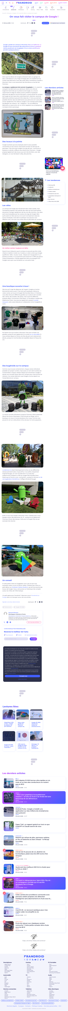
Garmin (6, 994)
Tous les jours (9, 635)
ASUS (28, 964)
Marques (9, 13)
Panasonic (29, 979)
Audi (6, 977)
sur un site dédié (35, 334)
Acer (50, 964)
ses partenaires (14, 668)
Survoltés (18, 836)
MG (5, 981)
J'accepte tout (23, 676)
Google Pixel (7, 965)
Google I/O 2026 (20, 607)
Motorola (7, 968)
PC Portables (52, 962)
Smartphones (7, 962)
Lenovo (51, 968)
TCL (28, 984)
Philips (28, 980)
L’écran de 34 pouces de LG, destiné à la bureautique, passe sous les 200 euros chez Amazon (32, 854)
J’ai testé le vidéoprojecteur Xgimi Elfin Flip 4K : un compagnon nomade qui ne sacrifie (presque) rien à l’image (33, 882)
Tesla (6, 985)
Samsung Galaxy (8, 970)
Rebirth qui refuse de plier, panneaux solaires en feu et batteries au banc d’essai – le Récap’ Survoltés (32, 839)
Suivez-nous (45, 23)
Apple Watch (7, 992)
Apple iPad (29, 991)
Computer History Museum (20, 587)
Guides (46, 2)
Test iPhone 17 (42, 1000)
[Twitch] (38, 960)
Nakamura (51, 995)
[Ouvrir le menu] (3, 3)
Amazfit (6, 991)
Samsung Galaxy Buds (54, 983)
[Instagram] (27, 960)
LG (27, 978)
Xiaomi (6, 972)
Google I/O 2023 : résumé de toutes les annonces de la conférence (36, 724)
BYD (6, 978)
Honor (50, 969)
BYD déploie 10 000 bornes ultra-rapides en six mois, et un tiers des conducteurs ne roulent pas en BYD (33, 782)
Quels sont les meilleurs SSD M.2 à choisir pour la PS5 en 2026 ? (33, 868)
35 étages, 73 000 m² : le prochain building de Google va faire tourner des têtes (36, 746)
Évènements (8, 607)
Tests (41, 2)
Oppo (6, 969)
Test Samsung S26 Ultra (47, 1003)
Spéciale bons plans (31, 635)
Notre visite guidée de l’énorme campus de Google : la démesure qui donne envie (22, 724)
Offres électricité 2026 (53, 201)
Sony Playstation (31, 971)
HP (50, 970)
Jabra (50, 979)
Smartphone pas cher (53, 193)
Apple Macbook (52, 965)
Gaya (50, 993)
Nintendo (29, 969)
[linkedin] (7, 622)
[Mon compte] (12, 3)
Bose (50, 978)
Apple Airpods (52, 977)
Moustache (51, 994)
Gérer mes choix (22, 679)
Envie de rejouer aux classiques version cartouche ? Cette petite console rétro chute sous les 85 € (32, 925)
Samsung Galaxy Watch (10, 997)
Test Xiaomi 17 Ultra (53, 1000)
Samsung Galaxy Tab (32, 995)
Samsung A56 (51, 185)
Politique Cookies (37, 1006)
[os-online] (10, 622)
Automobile (7, 975)
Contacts (27, 1006)
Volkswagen (7, 986)
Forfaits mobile (52, 191)
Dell (50, 966)
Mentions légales (12, 1006)
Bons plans (53, 2)
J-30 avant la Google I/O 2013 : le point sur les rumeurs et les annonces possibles (22, 746)
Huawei (6, 966)
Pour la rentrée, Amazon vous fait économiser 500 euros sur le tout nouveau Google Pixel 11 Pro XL (58, 100)
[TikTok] (41, 960)
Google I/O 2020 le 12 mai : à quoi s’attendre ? (8, 746)
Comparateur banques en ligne (22, 1003)
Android (18, 807)
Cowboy (51, 991)
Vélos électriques (53, 989)
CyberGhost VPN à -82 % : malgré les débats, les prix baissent (8, 724)
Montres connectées (9, 989)
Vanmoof (51, 998)
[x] (4, 622)
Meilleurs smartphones (53, 189)
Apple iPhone (8, 964)
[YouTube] (35, 960)
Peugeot (6, 983)
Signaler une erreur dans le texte (11, 602)
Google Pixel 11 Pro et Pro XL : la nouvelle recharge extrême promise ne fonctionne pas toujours (58, 106)
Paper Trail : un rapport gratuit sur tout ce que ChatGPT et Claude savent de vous (33, 825)
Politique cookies (12, 673)
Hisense (28, 977)
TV (26, 975)
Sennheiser (51, 984)
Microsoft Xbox (30, 968)
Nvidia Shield (30, 970)
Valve (28, 972)
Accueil (4, 13)
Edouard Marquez (13, 612)
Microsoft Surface (53, 971)
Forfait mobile (62, 2)
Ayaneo (28, 965)
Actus (36, 2)
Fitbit (6, 993)
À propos (21, 1006)
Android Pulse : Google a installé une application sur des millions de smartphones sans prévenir (58, 93)
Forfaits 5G (50, 187)
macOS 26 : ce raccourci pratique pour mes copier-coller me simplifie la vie (32, 911)
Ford (6, 980)
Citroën (6, 979)
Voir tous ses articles (33, 622)
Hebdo (20, 635)
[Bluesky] (43, 960)
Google (14, 13)
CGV (60, 1006)
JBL (50, 980)
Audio (50, 975)
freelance (28, 616)
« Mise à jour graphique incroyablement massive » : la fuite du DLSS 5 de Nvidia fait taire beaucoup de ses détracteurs (33, 797)
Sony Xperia (7, 971)
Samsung (29, 981)
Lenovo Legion (30, 966)
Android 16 (63, 1000)
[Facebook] (30, 960)
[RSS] (33, 960)
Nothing (51, 981)
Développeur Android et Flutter (16, 616)
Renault (6, 984)
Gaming (28, 962)
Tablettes (29, 989)
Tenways (51, 997)
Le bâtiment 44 (7, 470)
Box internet (51, 199)
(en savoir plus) (32, 663)
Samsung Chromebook (54, 972)
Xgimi (28, 985)
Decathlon (51, 992)
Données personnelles (50, 1006)
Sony (28, 983)
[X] (25, 960)
